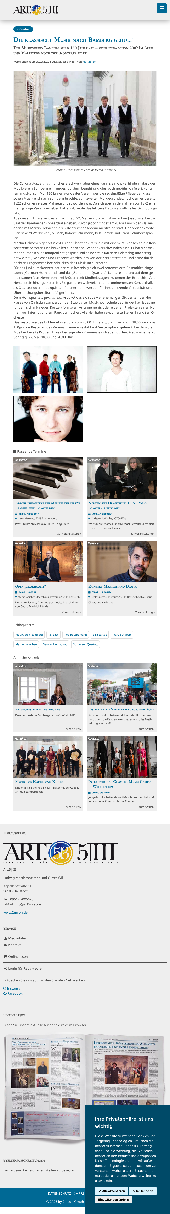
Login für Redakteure (24, 968)
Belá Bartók (100, 634)
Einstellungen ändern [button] (113, 1199)
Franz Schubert (122, 634)
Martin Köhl (90, 61)
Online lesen (17, 956)
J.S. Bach (54, 634)
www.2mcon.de (15, 912)
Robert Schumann (75, 634)
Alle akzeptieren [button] (113, 1191)
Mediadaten (17, 938)
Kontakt (14, 945)
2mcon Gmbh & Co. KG (80, 1201)
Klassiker (24, 29)
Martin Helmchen (26, 644)
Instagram (14, 988)
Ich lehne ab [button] (144, 1191)
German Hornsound (55, 644)
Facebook (15, 993)
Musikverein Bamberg (29, 634)
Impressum (84, 1193)
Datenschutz (59, 1193)
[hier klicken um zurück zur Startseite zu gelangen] (36, 10)
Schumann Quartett (85, 644)
